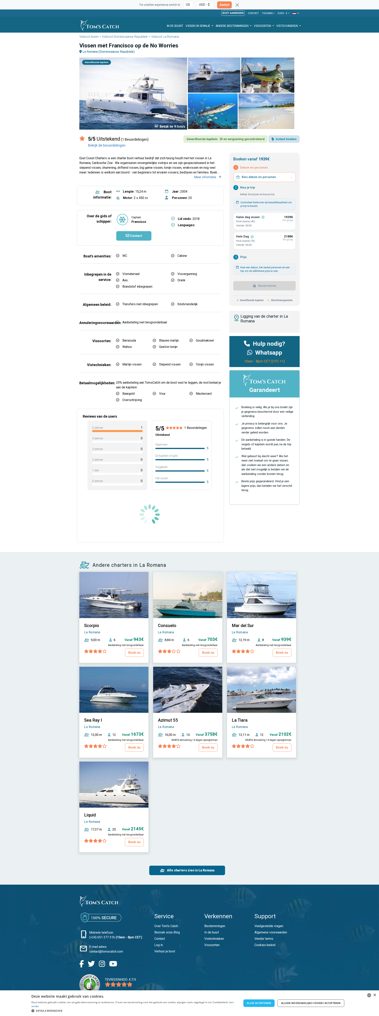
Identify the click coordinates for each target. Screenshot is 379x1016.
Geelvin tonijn (168, 347)
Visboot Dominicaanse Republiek (125, 37)
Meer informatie (205, 177)
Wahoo (127, 347)
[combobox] (369, 995)
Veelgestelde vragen (268, 926)
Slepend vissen (170, 364)
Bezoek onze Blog (167, 932)
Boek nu (134, 652)
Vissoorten (263, 26)
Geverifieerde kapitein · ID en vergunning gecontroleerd (226, 139)
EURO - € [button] (283, 13)
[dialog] (189, 1003)
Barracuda (129, 340)
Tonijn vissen (205, 364)
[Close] (237, 5)
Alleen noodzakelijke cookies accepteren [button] (311, 1003)
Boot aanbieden (233, 13)
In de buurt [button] (175, 26)
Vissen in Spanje (198, 26)
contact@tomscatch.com (106, 951)
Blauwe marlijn (169, 340)
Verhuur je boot (164, 951)
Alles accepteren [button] (259, 1003)
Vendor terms (263, 939)
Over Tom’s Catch (166, 926)
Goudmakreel (205, 340)
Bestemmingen (214, 926)
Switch (224, 5)
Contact (253, 13)
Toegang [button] (267, 13)
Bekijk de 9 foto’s (170, 126)
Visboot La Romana (165, 37)
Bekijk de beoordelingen (107, 145)
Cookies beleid (264, 945)
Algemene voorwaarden (270, 932)
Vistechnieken (287, 26)
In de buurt (211, 932)
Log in (158, 945)
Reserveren (266, 286)
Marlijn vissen (132, 364)
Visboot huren (89, 37)
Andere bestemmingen (232, 26)
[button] (296, 13)
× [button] (374, 995)
